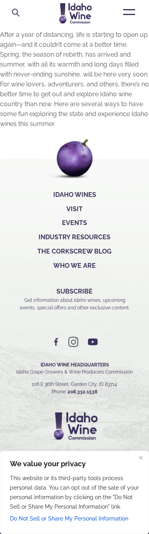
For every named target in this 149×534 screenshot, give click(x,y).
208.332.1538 (82, 392)
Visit (74, 209)
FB (56, 342)
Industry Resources (74, 237)
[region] (74, 492)
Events (74, 223)
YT (92, 342)
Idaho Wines (74, 194)
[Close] (140, 457)
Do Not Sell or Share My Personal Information (69, 518)
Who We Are (74, 265)
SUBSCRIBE (74, 291)
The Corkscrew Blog (74, 251)
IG (73, 342)
